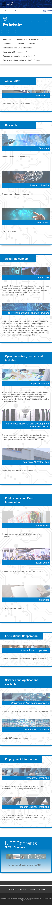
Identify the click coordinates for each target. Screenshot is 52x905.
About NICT (8, 39)
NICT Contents (34, 60)
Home (7, 11)
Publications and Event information (17, 48)
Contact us (22, 890)
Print (49, 11)
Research (21, 39)
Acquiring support (36, 39)
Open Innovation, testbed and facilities (19, 44)
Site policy (11, 890)
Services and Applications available (18, 56)
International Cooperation (14, 52)
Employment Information (13, 60)
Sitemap (42, 890)
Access (32, 890)
